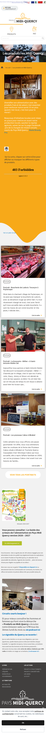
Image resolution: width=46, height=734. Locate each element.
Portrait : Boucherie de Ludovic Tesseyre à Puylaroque (20, 288)
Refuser (23, 729)
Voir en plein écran (9, 233)
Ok (23, 723)
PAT (34, 34)
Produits (11, 34)
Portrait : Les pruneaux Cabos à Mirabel (19, 435)
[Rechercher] (43, 38)
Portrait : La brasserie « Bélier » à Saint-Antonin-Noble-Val (19, 362)
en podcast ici (33, 629)
